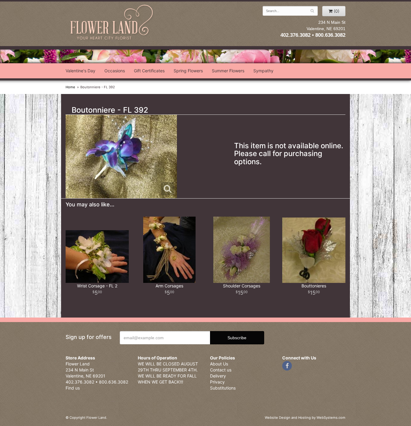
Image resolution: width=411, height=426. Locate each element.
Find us (73, 387)
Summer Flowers (228, 70)
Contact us (220, 369)
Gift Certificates (149, 70)
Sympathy (263, 70)
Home (70, 87)
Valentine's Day (80, 70)
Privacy (217, 381)
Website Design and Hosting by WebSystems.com (305, 417)
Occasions (114, 70)
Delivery (218, 375)
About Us (219, 363)
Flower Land (112, 23)
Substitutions (223, 387)
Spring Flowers (188, 70)
